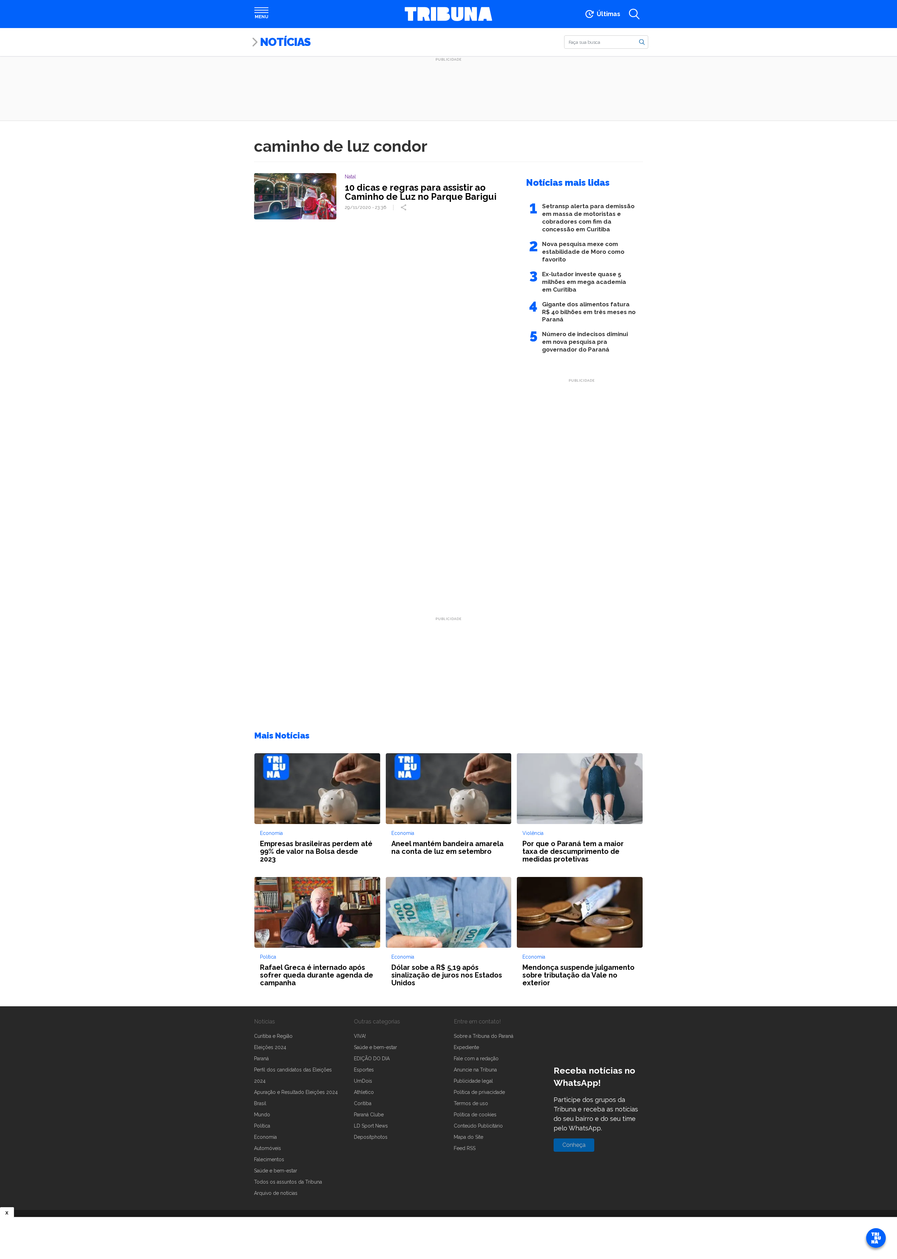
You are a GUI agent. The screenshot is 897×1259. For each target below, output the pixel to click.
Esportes (364, 1070)
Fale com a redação (476, 1058)
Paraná (261, 1058)
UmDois (363, 1081)
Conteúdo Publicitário (478, 1126)
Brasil (260, 1103)
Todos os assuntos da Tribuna (288, 1182)
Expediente (466, 1047)
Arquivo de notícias (275, 1193)
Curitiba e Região (273, 1036)
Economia (265, 1137)
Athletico (364, 1092)
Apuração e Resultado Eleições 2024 (296, 1092)
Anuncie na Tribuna (475, 1070)
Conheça (574, 1145)
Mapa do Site (468, 1137)
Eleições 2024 (270, 1047)
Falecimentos (269, 1159)
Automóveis (267, 1148)
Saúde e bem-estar (275, 1170)
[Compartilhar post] (404, 207)
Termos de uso (471, 1103)
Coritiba (362, 1103)
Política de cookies (475, 1114)
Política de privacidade (479, 1092)
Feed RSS (464, 1148)
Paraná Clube (369, 1114)
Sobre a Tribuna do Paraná (483, 1036)
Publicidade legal (473, 1081)
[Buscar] (642, 41)
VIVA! (360, 1036)
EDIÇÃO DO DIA (372, 1058)
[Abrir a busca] (634, 14)
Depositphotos (371, 1137)
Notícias (285, 41)
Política (262, 1126)
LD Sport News (371, 1126)
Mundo (262, 1114)
